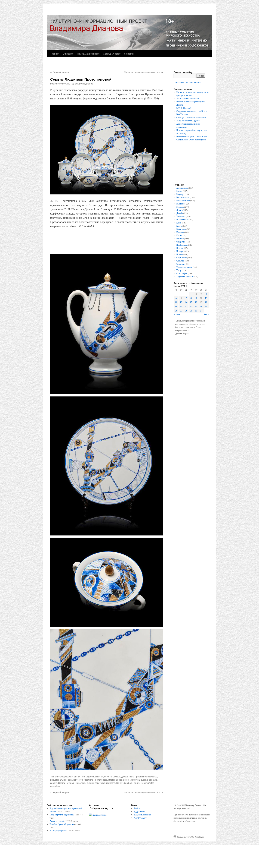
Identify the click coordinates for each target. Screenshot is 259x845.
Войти (137, 808)
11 (206, 297)
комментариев (142, 814)
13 (181, 302)
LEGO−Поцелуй (183, 107)
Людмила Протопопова (95, 779)
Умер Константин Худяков (188, 120)
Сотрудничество (112, 53)
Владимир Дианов (84, 83)
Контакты (129, 53)
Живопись (180, 216)
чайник (136, 782)
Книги (179, 225)
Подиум (180, 251)
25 (206, 306)
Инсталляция (182, 219)
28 (186, 310)
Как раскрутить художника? (62, 814)
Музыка (180, 238)
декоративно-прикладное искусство (139, 776)
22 (191, 306)
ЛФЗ (81, 779)
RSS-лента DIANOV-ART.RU (187, 82)
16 (196, 302)
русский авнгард (149, 779)
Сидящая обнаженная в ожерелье (191, 117)
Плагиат (180, 248)
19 (176, 306)
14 (186, 302)
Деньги (179, 210)
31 (201, 310)
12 (176, 302)
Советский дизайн (85, 782)
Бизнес (179, 191)
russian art (98, 776)
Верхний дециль (59, 71)
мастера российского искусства (124, 779)
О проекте (68, 53)
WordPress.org (140, 817)
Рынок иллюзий (57, 820)
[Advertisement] (106, 241)
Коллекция (181, 229)
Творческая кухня (184, 267)
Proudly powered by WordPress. (190, 836)
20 (181, 306)
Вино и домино (183, 200)
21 (186, 306)
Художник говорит (184, 276)
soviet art (108, 776)
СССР (119, 782)
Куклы (179, 235)
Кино (178, 222)
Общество (180, 241)
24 (201, 306)
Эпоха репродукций (58, 830)
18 (206, 302)
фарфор (128, 782)
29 (191, 310)
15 (191, 302)
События (180, 260)
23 (196, 306)
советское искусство (105, 782)
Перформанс (182, 244)
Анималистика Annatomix (187, 98)
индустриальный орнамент (64, 779)
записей (139, 811)
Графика (180, 206)
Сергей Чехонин (66, 782)
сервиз (53, 782)
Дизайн (77, 776)
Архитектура (182, 187)
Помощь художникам (88, 53)
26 (176, 310)
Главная (55, 53)
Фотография (181, 273)
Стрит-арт (180, 263)
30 (196, 310)
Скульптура (181, 257)
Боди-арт (180, 194)
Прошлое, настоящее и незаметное (143, 71)
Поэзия (179, 254)
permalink (55, 785)
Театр (178, 270)
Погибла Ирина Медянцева (62, 824)
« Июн (177, 314)
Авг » (206, 314)
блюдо (117, 776)
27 (181, 310)
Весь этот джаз (182, 197)
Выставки (180, 203)
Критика (180, 232)
